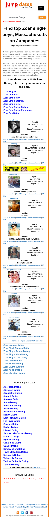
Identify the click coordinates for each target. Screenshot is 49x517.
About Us (11, 505)
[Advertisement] (24, 494)
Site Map (44, 505)
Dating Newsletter (33, 505)
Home (3, 505)
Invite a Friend (8, 507)
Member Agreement (35, 507)
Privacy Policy (20, 507)
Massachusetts (14, 22)
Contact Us (20, 505)
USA (4, 22)
